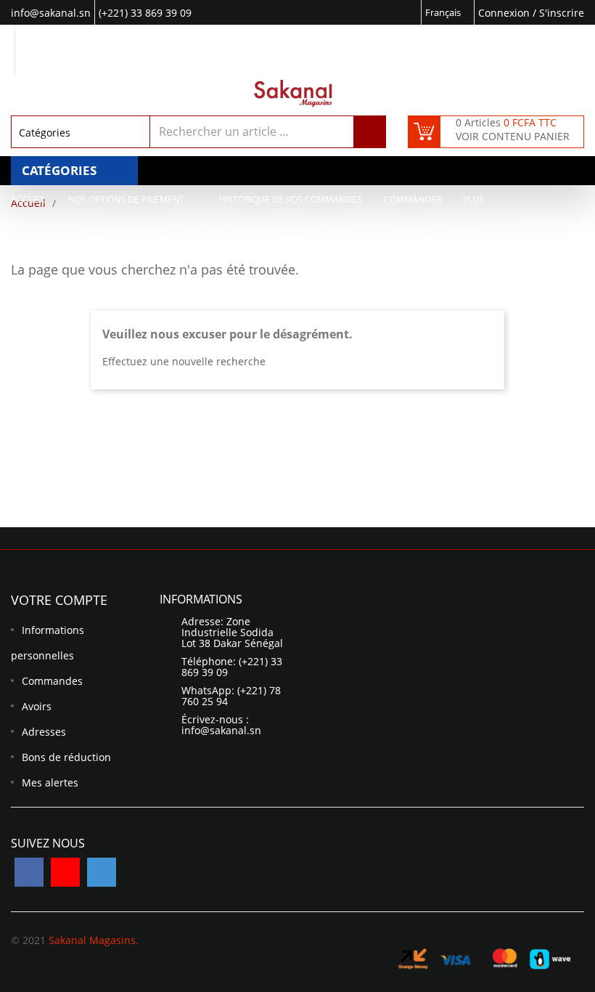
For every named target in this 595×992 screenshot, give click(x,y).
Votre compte (59, 600)
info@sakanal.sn (221, 730)
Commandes (52, 681)
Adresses (44, 732)
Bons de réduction (66, 757)
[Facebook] (29, 872)
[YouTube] (65, 872)
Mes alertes (50, 782)
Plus (473, 199)
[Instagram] (101, 872)
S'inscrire (561, 13)
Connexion (505, 13)
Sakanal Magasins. (94, 940)
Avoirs (37, 706)
